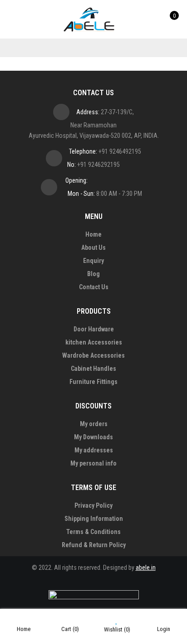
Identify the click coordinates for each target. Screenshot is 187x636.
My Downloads (93, 437)
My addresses (93, 450)
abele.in (146, 567)
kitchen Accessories (93, 342)
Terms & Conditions (93, 531)
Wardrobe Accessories (93, 355)
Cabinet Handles (93, 368)
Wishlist (117, 629)
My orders (94, 423)
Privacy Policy (93, 505)
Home (93, 234)
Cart (70, 629)
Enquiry (93, 260)
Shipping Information (93, 518)
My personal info (93, 463)
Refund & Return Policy (94, 545)
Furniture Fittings (93, 381)
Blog (93, 273)
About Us (93, 247)
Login (163, 629)
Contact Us (93, 287)
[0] (167, 19)
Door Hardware (94, 329)
